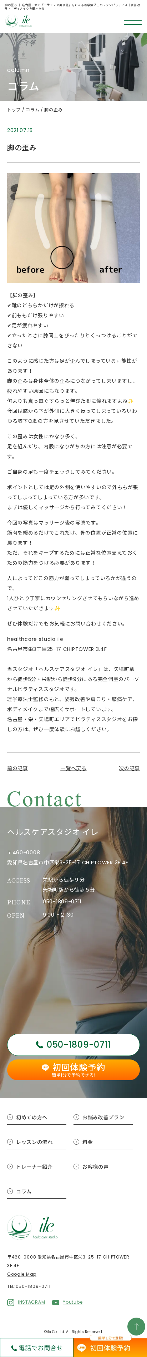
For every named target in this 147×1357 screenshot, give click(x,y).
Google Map (21, 1274)
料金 (87, 1142)
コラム (24, 1191)
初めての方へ (31, 1117)
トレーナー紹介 (34, 1166)
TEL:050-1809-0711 (29, 1286)
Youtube (72, 1302)
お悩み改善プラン (103, 1117)
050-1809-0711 (62, 901)
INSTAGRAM (31, 1302)
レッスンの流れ (34, 1142)
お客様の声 (95, 1166)
